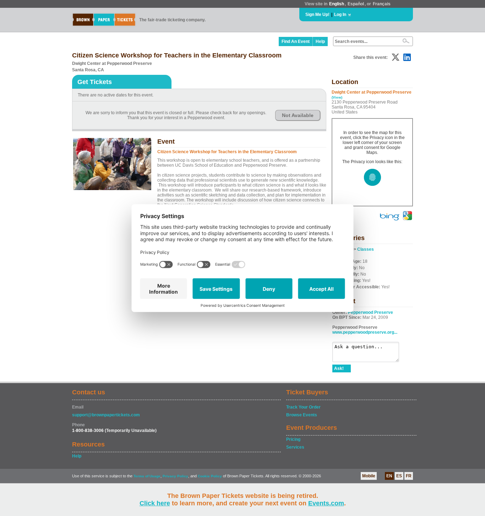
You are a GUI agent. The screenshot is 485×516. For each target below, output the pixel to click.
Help (320, 41)
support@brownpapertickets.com (106, 414)
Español (356, 3)
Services (295, 447)
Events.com (326, 503)
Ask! (339, 368)
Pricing (293, 439)
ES (399, 475)
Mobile (368, 475)
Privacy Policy (175, 476)
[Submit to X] (395, 57)
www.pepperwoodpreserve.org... (364, 332)
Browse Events (301, 414)
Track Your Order (303, 407)
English (336, 3)
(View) (337, 97)
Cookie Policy (210, 476)
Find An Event (296, 41)
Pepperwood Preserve (370, 312)
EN (389, 475)
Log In (340, 14)
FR (409, 475)
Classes (365, 249)
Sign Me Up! (317, 14)
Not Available (298, 115)
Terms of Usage (146, 476)
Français (382, 3)
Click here (155, 503)
